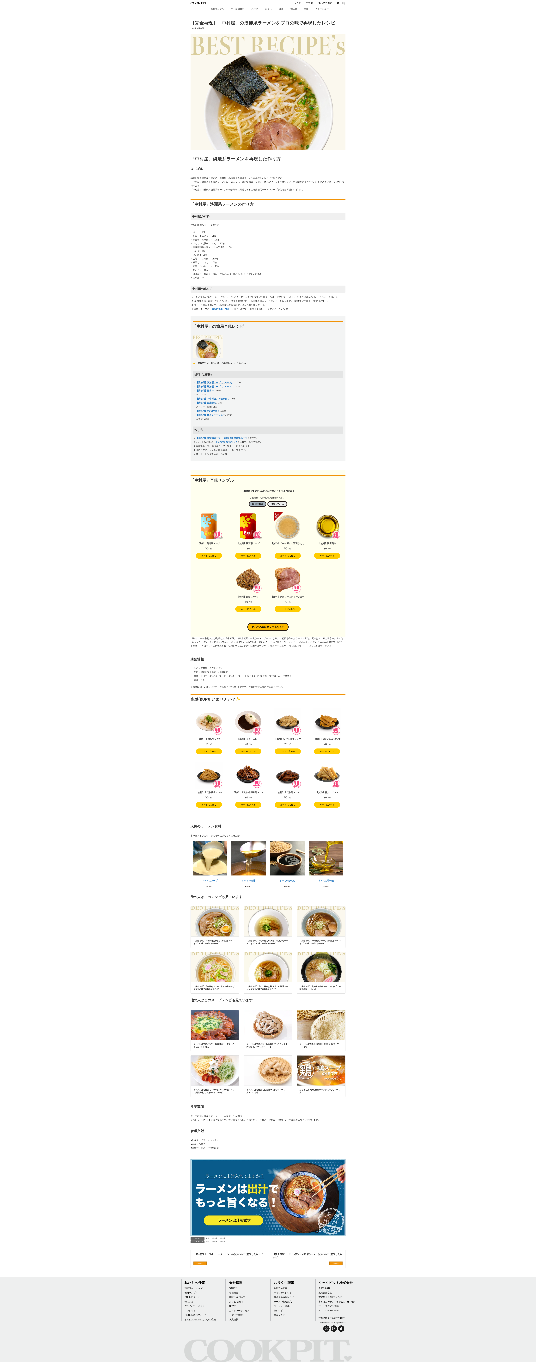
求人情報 (233, 1319)
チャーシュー (322, 9)
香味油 (293, 9)
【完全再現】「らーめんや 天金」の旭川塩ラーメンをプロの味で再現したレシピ (267, 942)
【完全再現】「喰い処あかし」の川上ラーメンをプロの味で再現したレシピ (213, 942)
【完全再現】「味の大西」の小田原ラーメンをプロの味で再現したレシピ (307, 1256)
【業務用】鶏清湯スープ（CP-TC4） (214, 382)
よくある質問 (236, 1301)
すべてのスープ (210, 880)
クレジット (190, 1310)
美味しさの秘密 (237, 1297)
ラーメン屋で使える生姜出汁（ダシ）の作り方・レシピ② (266, 1091)
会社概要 (233, 1293)
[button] (341, 864)
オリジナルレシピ (283, 1293)
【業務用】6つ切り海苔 (208, 411)
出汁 (281, 9)
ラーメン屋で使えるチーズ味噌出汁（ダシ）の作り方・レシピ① (213, 1045)
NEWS (232, 1306)
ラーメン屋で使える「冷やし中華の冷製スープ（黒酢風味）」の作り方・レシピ (213, 1091)
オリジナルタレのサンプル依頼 (200, 1319)
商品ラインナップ (193, 1288)
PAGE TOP (527, 1349)
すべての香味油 (326, 880)
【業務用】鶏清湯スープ (208, 438)
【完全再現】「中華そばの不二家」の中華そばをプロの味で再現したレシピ (213, 987)
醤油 (207, 1238)
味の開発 (189, 1301)
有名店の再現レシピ (284, 1297)
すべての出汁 (248, 880)
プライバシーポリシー (196, 1306)
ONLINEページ (192, 1297)
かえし (268, 9)
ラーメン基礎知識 (283, 1301)
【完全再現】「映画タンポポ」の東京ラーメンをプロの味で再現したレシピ (320, 942)
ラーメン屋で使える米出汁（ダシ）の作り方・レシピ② (320, 1045)
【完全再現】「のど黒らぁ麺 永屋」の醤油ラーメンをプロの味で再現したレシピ (267, 987)
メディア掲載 (236, 1315)
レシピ (297, 3)
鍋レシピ (278, 1310)
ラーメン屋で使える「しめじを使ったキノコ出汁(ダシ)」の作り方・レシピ (267, 1045)
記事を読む (200, 1263)
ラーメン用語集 (281, 1306)
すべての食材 (325, 3)
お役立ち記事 (280, 1288)
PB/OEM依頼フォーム (196, 1315)
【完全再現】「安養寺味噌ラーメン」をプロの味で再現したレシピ (320, 987)
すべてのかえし (287, 880)
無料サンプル (217, 9)
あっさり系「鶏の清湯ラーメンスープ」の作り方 (320, 1091)
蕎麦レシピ (279, 1315)
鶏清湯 (214, 1238)
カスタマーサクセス (239, 1310)
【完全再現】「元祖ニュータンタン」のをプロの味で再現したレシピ (228, 1254)
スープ (254, 9)
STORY (310, 3)
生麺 (306, 9)
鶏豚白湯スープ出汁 (222, 309)
